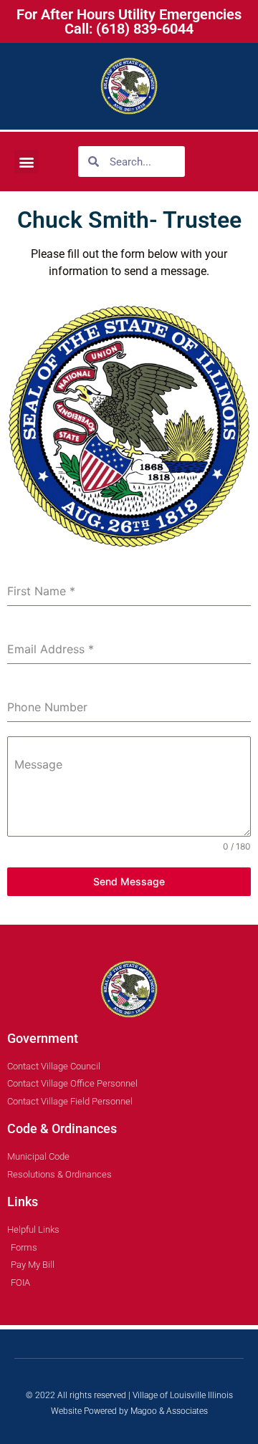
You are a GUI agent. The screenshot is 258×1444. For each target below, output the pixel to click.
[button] (26, 161)
